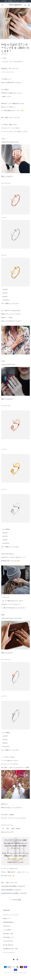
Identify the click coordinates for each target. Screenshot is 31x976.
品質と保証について (8, 937)
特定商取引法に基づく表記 (10, 948)
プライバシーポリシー (9, 952)
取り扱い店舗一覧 (8, 945)
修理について (7, 918)
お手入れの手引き (8, 941)
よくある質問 (7, 930)
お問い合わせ (7, 926)
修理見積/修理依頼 (8, 922)
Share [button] (4, 58)
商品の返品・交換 (8, 933)
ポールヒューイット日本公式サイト (13, 972)
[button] (2, 5)
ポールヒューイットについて (11, 914)
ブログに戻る (16, 900)
